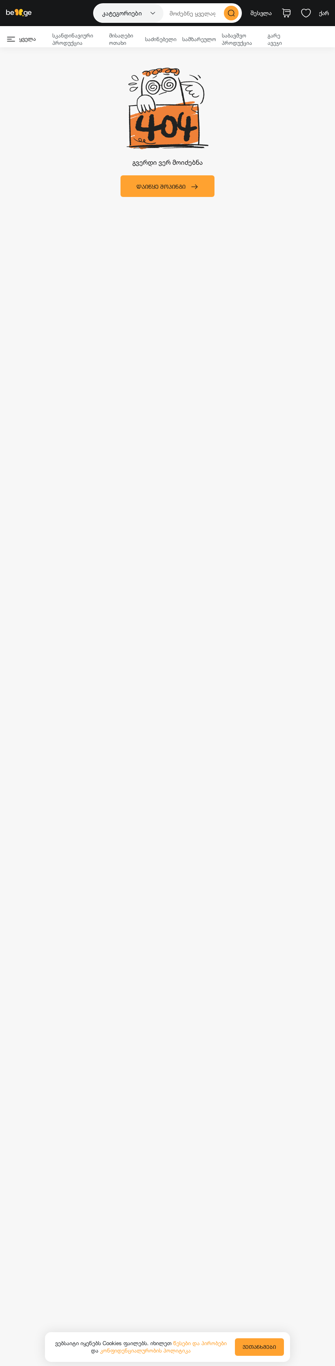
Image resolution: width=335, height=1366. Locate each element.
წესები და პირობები (200, 1343)
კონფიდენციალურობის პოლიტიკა (145, 1350)
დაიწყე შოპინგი (160, 186)
